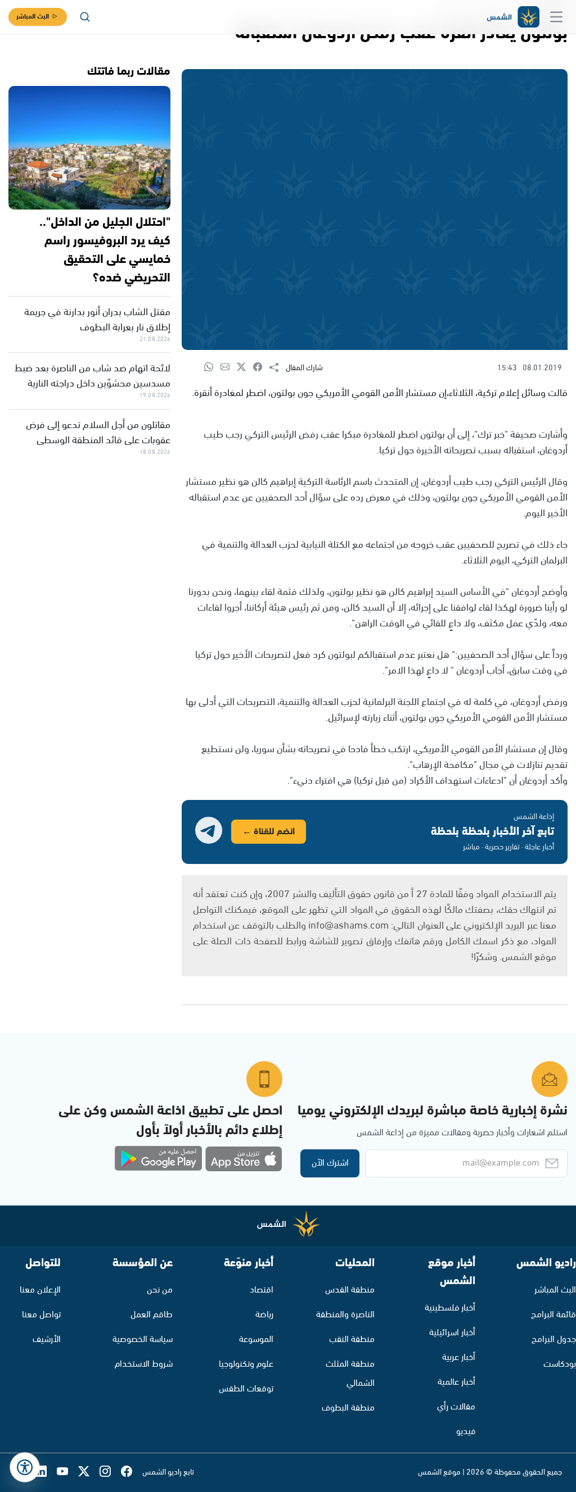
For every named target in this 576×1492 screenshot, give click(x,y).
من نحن (160, 1290)
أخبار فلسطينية (450, 1308)
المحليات (355, 1263)
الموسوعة (256, 1339)
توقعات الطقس (246, 1388)
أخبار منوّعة (248, 1263)
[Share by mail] (228, 367)
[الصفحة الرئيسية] (512, 17)
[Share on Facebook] (261, 367)
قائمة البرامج (553, 1314)
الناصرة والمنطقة (345, 1314)
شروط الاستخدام (144, 1364)
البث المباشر (32, 16)
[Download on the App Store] (243, 1159)
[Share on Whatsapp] (212, 367)
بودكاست (559, 1364)
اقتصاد (261, 1290)
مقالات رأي (456, 1406)
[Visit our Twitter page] (89, 1472)
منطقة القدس (350, 1290)
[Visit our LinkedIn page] (46, 1472)
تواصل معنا (41, 1314)
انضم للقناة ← (268, 831)
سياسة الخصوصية (142, 1339)
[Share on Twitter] (245, 367)
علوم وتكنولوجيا (246, 1364)
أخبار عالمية (456, 1382)
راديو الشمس (546, 1263)
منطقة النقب (352, 1339)
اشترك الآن (330, 1163)
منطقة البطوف (348, 1408)
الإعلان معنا (40, 1290)
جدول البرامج (554, 1339)
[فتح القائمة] (556, 17)
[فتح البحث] (85, 17)
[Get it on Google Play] (158, 1159)
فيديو (465, 1431)
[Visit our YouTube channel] (67, 1472)
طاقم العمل (151, 1314)
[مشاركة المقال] (277, 368)
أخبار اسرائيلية (452, 1332)
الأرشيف (47, 1339)
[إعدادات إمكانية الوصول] (24, 1467)
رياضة (264, 1314)
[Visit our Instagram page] (110, 1472)
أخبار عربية (458, 1357)
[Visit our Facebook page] (131, 1472)
